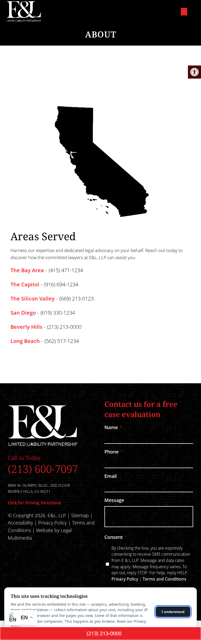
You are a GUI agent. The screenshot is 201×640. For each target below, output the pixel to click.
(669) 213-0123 (76, 298)
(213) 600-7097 (43, 469)
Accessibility (20, 522)
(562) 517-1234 (61, 341)
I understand (173, 612)
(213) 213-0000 (64, 327)
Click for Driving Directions (34, 503)
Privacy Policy (53, 522)
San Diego (23, 312)
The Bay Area (27, 270)
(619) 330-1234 (58, 312)
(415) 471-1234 (66, 270)
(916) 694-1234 (61, 284)
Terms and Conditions (164, 579)
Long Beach (25, 341)
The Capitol (24, 284)
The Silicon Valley (32, 298)
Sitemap (80, 515)
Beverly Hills (26, 327)
